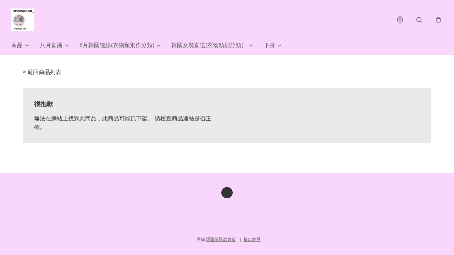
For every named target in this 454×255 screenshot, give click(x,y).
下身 (269, 45)
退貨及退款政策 (221, 239)
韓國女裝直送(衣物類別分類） (209, 45)
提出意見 (252, 239)
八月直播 (51, 45)
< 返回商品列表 (42, 72)
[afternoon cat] (22, 19)
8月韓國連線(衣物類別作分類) (116, 45)
